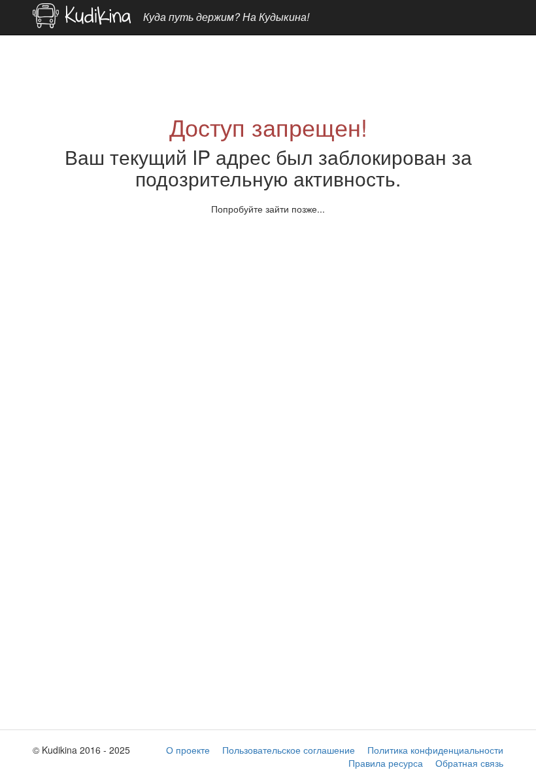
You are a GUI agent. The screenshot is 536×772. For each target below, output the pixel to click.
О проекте (188, 749)
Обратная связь (469, 762)
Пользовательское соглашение (288, 749)
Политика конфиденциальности (435, 749)
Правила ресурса (385, 762)
